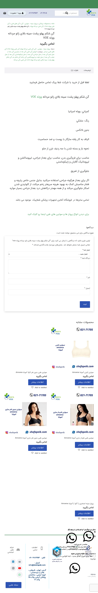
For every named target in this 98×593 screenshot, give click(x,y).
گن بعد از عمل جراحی (40, 54)
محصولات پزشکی (44, 23)
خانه (53, 23)
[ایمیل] (20, 562)
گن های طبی (15, 23)
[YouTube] (20, 568)
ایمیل (87, 288)
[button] (86, 387)
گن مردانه (17, 60)
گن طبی (23, 60)
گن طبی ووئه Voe (13, 49)
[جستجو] (66, 13)
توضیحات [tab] (87, 70)
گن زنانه (24, 57)
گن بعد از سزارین (20, 51)
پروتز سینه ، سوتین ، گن (29, 23)
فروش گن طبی (31, 51)
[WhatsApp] (20, 575)
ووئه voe (36, 97)
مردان (45, 51)
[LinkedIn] (13, 562)
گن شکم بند (16, 57)
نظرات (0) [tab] (74, 70)
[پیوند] (91, 13)
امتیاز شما (86, 250)
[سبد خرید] (5, 13)
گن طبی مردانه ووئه (36, 26)
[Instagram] (13, 568)
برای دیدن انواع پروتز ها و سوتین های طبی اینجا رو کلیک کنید (58, 214)
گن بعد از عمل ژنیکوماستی (24, 54)
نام (88, 277)
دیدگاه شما (85, 258)
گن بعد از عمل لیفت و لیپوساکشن (38, 57)
